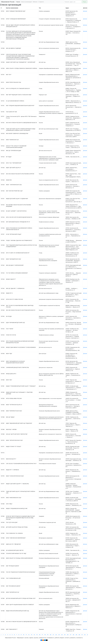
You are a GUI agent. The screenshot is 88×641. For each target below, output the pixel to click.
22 (56, 634)
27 (70, 634)
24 (62, 634)
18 (45, 634)
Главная (18, 1)
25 (64, 634)
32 (84, 634)
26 (67, 634)
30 (79, 634)
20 (50, 634)
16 (39, 634)
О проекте (41, 1)
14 (34, 634)
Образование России (7, 2)
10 (23, 634)
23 (59, 634)
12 (28, 634)
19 (47, 634)
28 (73, 634)
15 (36, 634)
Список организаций (26, 1)
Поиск (84, 1)
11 (26, 634)
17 (42, 634)
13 (31, 634)
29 (76, 634)
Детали (85, 11)
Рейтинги (35, 1)
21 (53, 634)
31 (82, 634)
